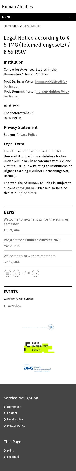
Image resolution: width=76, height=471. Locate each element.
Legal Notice (15, 419)
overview (14, 306)
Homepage (11, 26)
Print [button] (10, 450)
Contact (12, 413)
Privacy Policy (26, 135)
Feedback (13, 457)
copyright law (26, 188)
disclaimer (28, 193)
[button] (7, 273)
